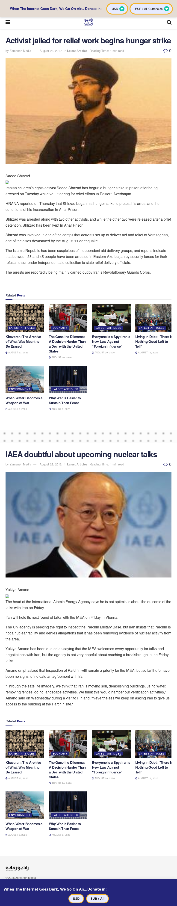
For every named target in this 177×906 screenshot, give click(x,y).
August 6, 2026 (17, 409)
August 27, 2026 (18, 352)
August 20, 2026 (61, 357)
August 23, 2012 (51, 50)
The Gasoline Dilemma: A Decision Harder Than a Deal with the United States (67, 344)
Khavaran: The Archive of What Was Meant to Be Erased (23, 341)
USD (76, 898)
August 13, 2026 (147, 352)
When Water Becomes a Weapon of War (24, 400)
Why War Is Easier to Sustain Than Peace (65, 400)
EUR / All (97, 898)
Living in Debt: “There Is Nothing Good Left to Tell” (154, 341)
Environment (19, 389)
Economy (60, 327)
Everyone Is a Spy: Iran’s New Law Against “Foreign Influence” (111, 341)
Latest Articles (77, 50)
